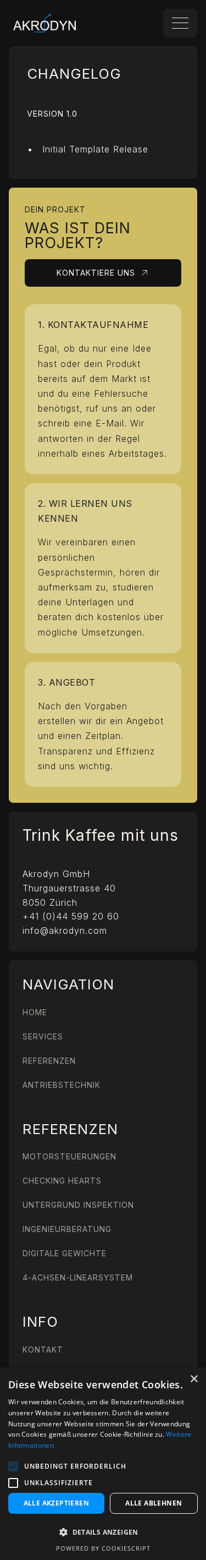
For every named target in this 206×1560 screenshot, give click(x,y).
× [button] (194, 1379)
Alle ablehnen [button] (153, 1503)
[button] (13, 1466)
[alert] (103, 1463)
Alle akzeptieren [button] (56, 1503)
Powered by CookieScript (103, 1548)
